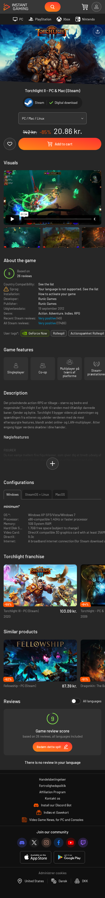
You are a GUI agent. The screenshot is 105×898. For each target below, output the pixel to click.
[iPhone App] (35, 857)
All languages (92, 701)
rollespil (58, 333)
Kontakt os (52, 798)
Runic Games (47, 299)
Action (42, 313)
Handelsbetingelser (52, 779)
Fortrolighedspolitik (52, 786)
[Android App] (69, 857)
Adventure (56, 313)
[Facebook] (58, 842)
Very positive (47, 318)
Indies (69, 313)
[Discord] (22, 842)
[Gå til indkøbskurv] (85, 7)
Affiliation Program (52, 792)
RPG (77, 313)
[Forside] (16, 7)
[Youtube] (71, 842)
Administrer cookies (52, 873)
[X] (34, 842)
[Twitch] (83, 842)
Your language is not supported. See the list (68, 289)
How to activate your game (57, 294)
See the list (46, 284)
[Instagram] (46, 842)
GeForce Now (38, 333)
